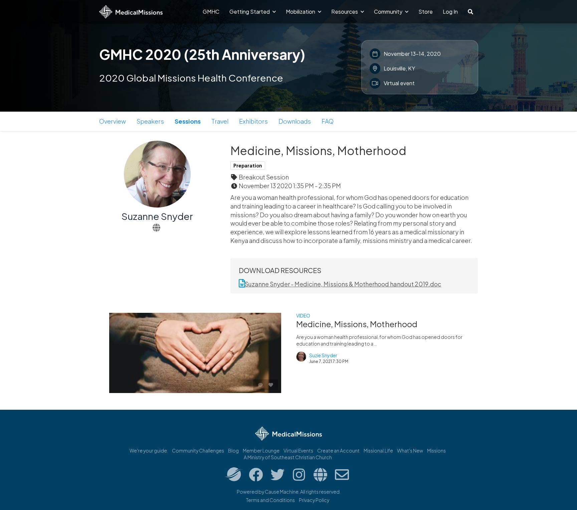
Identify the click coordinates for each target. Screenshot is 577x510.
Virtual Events (298, 451)
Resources (345, 11)
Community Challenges (198, 451)
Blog (233, 451)
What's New (410, 451)
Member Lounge (261, 451)
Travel (219, 121)
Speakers (150, 121)
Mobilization (301, 11)
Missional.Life (378, 451)
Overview (112, 121)
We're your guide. (149, 451)
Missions (436, 451)
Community (388, 11)
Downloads (294, 121)
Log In (450, 11)
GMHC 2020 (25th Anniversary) (202, 54)
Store (425, 11)
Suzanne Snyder (157, 216)
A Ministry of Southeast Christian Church (288, 457)
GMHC (211, 11)
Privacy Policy (314, 500)
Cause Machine (282, 492)
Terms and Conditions (270, 500)
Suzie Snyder (323, 355)
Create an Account (338, 451)
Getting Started (250, 11)
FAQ (328, 121)
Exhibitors (253, 121)
